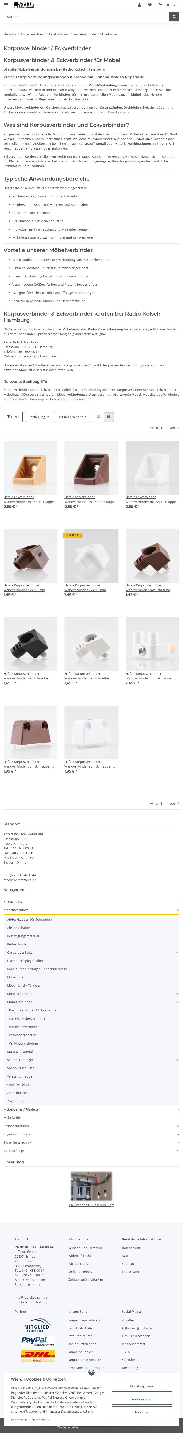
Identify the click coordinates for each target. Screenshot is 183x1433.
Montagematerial (20, 1051)
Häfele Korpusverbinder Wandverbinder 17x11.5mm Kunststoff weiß (85, 587)
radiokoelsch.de (80, 1328)
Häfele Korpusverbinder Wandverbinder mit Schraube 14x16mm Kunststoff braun (148, 587)
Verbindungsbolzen (23, 1043)
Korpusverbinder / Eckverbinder (33, 1010)
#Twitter (128, 1320)
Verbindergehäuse (23, 1035)
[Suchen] (174, 16)
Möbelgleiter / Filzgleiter (22, 1109)
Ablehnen (142, 1412)
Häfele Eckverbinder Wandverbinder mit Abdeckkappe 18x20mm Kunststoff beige (29, 499)
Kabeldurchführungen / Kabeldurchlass (37, 969)
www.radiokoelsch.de (40, 356)
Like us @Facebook (136, 1336)
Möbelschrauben (16, 1126)
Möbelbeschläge (16, 910)
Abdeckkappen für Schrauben (29, 919)
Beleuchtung (13, 901)
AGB (125, 1256)
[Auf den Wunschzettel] (50, 448)
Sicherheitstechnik (17, 1142)
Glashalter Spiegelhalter (25, 961)
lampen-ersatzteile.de (84, 1360)
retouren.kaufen (80, 1336)
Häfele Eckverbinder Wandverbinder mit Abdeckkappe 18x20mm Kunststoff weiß (151, 499)
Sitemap (128, 1263)
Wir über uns (78, 1263)
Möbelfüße (15, 977)
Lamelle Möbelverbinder (27, 1018)
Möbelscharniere (20, 994)
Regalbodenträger (17, 1134)
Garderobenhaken (20, 952)
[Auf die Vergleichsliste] (38, 448)
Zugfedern (15, 1101)
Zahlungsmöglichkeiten (85, 1279)
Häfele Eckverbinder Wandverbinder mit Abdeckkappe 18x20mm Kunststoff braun (89, 499)
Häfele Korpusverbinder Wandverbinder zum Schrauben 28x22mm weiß (150, 676)
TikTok (126, 1352)
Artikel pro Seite (71, 417)
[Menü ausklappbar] (6, 3)
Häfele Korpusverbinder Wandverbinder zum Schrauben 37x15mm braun (28, 764)
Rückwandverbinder (24, 1027)
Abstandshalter (18, 928)
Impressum (19, 1420)
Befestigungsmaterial (23, 936)
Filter (14, 417)
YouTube (128, 1360)
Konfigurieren (141, 1399)
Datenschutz (41, 1420)
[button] (139, 4)
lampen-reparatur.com (85, 1320)
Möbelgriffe (12, 1117)
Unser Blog (130, 1368)
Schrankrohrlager (20, 1060)
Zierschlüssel (17, 1093)
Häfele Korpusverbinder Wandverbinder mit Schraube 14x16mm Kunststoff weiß (86, 676)
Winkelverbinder (19, 1084)
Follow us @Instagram (138, 1328)
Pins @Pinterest (133, 1344)
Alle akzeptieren (142, 1386)
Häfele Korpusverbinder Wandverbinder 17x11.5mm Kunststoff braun (24, 587)
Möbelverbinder (19, 1002)
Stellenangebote (80, 1271)
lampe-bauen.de (80, 1352)
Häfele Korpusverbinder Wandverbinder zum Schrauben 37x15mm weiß (88, 764)
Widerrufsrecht (79, 1256)
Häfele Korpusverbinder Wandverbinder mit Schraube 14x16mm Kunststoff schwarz (26, 676)
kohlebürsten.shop (82, 1344)
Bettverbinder (17, 944)
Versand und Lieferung (85, 1248)
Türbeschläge (14, 1150)
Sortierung (37, 417)
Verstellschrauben (20, 1076)
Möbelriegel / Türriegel (24, 985)
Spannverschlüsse (20, 1068)
